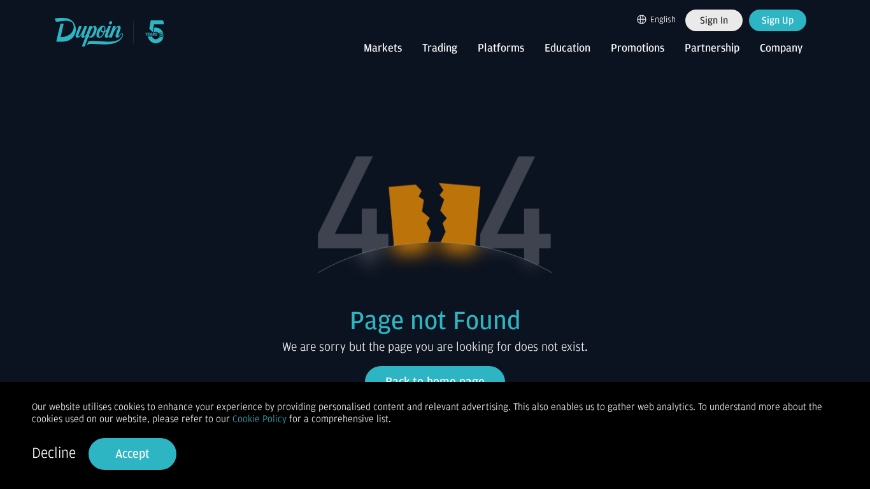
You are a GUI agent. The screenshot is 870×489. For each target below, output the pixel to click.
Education (567, 48)
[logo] (89, 32)
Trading (439, 48)
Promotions (637, 48)
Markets (383, 48)
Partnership (712, 48)
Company (781, 48)
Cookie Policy (259, 419)
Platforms (501, 48)
